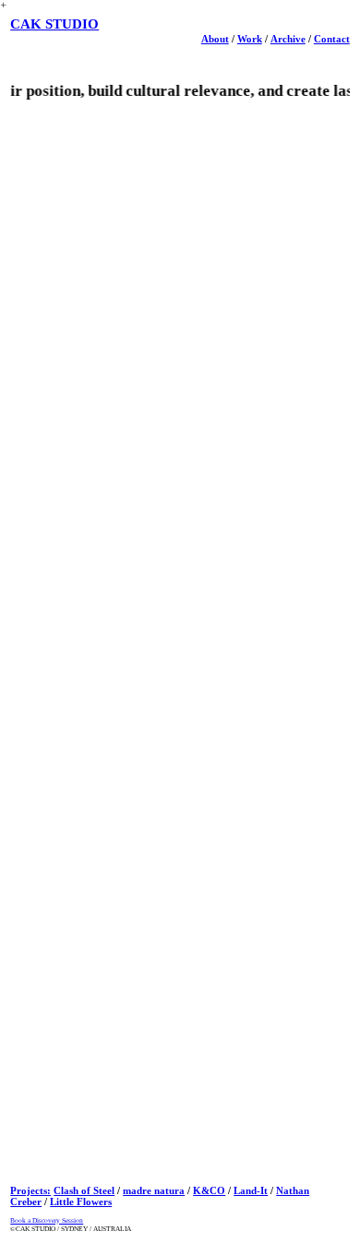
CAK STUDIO (54, 24)
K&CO (209, 1190)
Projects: (30, 1190)
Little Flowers (81, 1201)
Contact (332, 38)
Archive (288, 38)
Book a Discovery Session (46, 1220)
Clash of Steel (84, 1190)
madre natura (154, 1190)
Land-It (251, 1190)
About (215, 38)
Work (249, 38)
